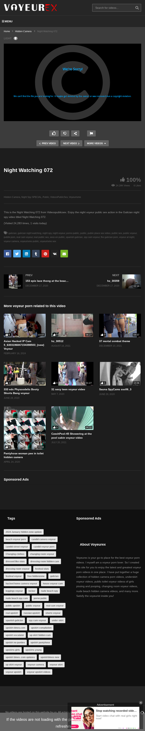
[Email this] (64, 253)
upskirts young (33, 650)
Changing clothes (15, 554)
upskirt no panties (15, 642)
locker (32, 591)
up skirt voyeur (14, 664)
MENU (8, 21)
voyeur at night (126, 237)
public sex (117, 233)
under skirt (57, 620)
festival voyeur (14, 576)
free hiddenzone (36, 576)
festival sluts (42, 569)
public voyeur (130, 233)
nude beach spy (49, 591)
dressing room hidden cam (44, 561)
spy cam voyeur (92, 237)
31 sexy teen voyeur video (68, 389)
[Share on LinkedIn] (26, 253)
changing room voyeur (42, 554)
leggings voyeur (14, 591)
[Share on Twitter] (17, 253)
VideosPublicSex (59, 197)
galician (12, 233)
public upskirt (13, 605)
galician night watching (29, 233)
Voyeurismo (75, 197)
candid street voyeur (17, 546)
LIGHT (8, 38)
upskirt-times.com (15, 627)
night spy (47, 233)
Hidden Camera (12, 197)
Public (46, 197)
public (83, 233)
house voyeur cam (53, 583)
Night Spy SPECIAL (31, 197)
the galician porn (109, 237)
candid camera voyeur (44, 539)
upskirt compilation (41, 627)
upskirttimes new (50, 657)
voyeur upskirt (13, 672)
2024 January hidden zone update (24, 532)
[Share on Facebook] (7, 253)
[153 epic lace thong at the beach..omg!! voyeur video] (36, 281)
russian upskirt (32, 613)
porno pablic (72, 233)
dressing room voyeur (17, 569)
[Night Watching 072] (25, 325)
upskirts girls (13, 650)
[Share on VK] (55, 253)
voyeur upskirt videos (38, 672)
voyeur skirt (56, 664)
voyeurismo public (29, 241)
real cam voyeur (24, 237)
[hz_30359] (108, 281)
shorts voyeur (53, 613)
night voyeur (59, 233)
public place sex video (99, 233)
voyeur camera (36, 664)
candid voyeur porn (44, 546)
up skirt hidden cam (40, 635)
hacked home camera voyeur (21, 583)
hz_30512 (57, 341)
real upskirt (12, 613)
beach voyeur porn (16, 539)
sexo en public (57, 237)
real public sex (41, 237)
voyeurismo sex (48, 241)
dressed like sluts (15, 561)
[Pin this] (45, 253)
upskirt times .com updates (20, 657)
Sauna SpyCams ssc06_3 (115, 389)
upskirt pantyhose (40, 642)
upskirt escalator (15, 635)
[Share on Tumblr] (36, 253)
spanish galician (74, 237)
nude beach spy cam (17, 598)
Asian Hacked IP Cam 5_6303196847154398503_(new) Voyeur (24, 345)
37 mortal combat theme (114, 341)
